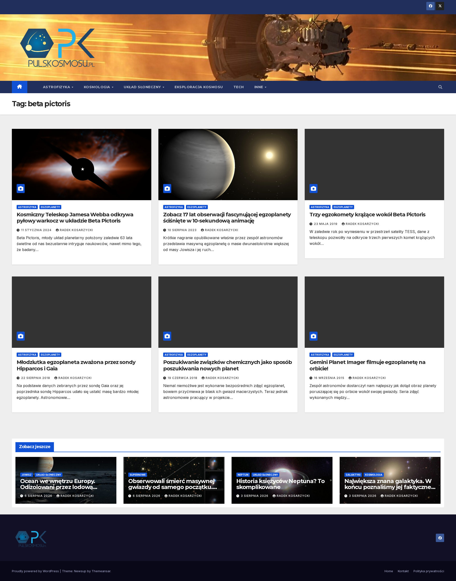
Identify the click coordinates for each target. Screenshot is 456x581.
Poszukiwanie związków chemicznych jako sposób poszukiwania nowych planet (227, 365)
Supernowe (138, 474)
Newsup (80, 571)
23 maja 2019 (326, 224)
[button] (440, 87)
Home (389, 571)
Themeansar (101, 571)
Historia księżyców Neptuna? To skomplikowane (280, 484)
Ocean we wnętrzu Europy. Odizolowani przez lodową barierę (57, 487)
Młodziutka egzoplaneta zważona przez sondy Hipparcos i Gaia (76, 365)
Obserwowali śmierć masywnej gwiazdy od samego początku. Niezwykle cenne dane (171, 487)
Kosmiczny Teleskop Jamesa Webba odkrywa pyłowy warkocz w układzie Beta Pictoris (75, 217)
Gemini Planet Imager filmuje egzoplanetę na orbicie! (367, 365)
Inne (259, 87)
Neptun (243, 474)
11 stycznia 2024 (36, 230)
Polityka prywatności (428, 571)
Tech (238, 87)
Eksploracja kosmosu (199, 87)
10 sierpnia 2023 (183, 230)
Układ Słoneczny (143, 87)
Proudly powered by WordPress (36, 571)
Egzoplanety (50, 207)
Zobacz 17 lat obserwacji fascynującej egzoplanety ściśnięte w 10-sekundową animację (227, 217)
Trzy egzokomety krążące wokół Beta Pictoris (367, 214)
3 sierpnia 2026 (255, 496)
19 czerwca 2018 (183, 378)
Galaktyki (353, 474)
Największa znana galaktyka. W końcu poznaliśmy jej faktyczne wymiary (388, 487)
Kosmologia (97, 87)
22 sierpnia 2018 (36, 378)
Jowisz (27, 474)
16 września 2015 (329, 378)
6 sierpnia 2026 (39, 496)
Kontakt (403, 571)
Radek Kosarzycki (76, 230)
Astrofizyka (57, 87)
